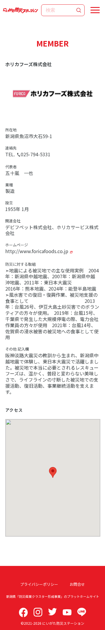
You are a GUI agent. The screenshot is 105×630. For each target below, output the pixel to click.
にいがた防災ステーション (63, 623)
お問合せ (77, 584)
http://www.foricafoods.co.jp (36, 251)
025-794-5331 (35, 154)
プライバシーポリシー (39, 584)
